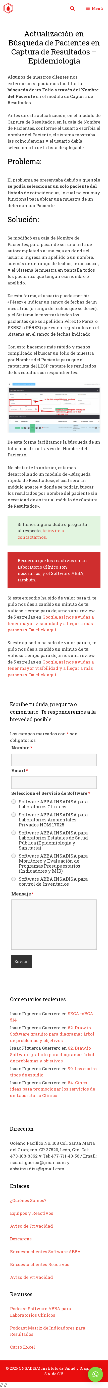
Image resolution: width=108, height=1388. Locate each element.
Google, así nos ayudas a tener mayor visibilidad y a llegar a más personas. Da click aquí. (51, 623)
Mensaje (22, 894)
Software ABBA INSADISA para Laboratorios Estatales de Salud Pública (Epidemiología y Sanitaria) (53, 840)
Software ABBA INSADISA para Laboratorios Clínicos (53, 804)
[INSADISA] (8, 8)
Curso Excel (22, 1347)
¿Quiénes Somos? (28, 1200)
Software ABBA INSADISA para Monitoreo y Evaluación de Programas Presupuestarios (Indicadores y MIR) (53, 863)
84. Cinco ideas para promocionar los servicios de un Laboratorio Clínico (52, 1089)
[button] (95, 1374)
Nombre (21, 748)
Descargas (21, 1239)
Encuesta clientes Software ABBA (45, 1251)
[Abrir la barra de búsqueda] (72, 8)
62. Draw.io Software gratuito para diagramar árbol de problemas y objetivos (52, 1034)
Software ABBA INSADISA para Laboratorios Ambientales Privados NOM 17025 (53, 819)
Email (19, 770)
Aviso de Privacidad (31, 1226)
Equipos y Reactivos (31, 1213)
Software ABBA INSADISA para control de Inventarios (53, 881)
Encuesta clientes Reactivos (39, 1264)
